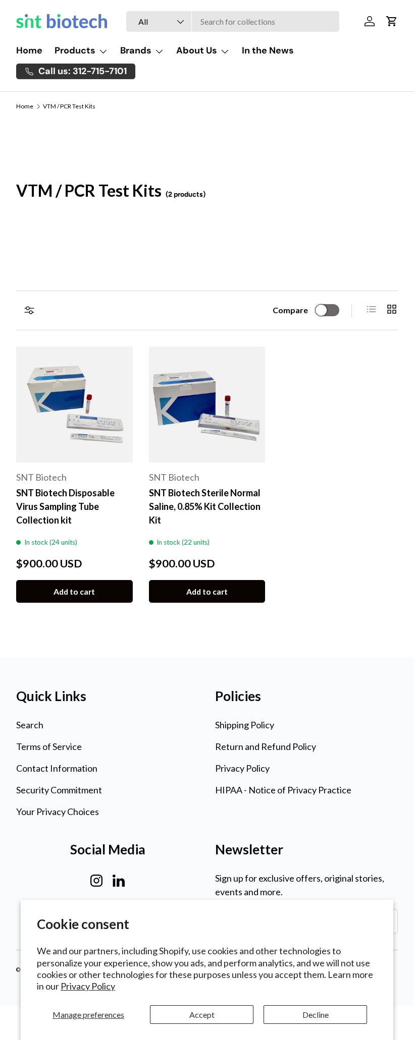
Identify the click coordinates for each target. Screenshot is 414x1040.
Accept (202, 1014)
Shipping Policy (244, 724)
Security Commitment (59, 789)
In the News (268, 50)
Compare (290, 310)
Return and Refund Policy (265, 746)
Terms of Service (49, 746)
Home (29, 50)
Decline (315, 1014)
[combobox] (232, 21)
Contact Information (56, 768)
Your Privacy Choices (57, 811)
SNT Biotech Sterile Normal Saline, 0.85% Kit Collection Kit (205, 506)
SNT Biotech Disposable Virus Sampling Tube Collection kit (65, 506)
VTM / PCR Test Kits (69, 106)
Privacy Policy (88, 986)
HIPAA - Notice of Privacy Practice (283, 789)
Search (29, 724)
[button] (392, 21)
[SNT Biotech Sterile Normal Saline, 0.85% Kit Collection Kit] (207, 404)
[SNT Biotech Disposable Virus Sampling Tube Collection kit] (74, 404)
